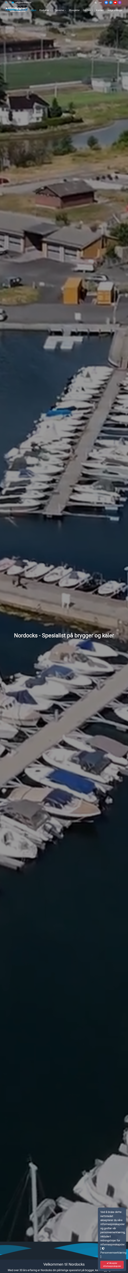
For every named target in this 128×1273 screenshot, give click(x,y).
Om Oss (87, 10)
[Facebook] (106, 2)
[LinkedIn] (110, 2)
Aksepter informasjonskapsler (112, 1264)
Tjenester (59, 10)
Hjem (33, 10)
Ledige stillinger (114, 10)
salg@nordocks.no (23, 2)
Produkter (44, 10)
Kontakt (100, 10)
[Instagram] (120, 2)
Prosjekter (74, 10)
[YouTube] (115, 2)
